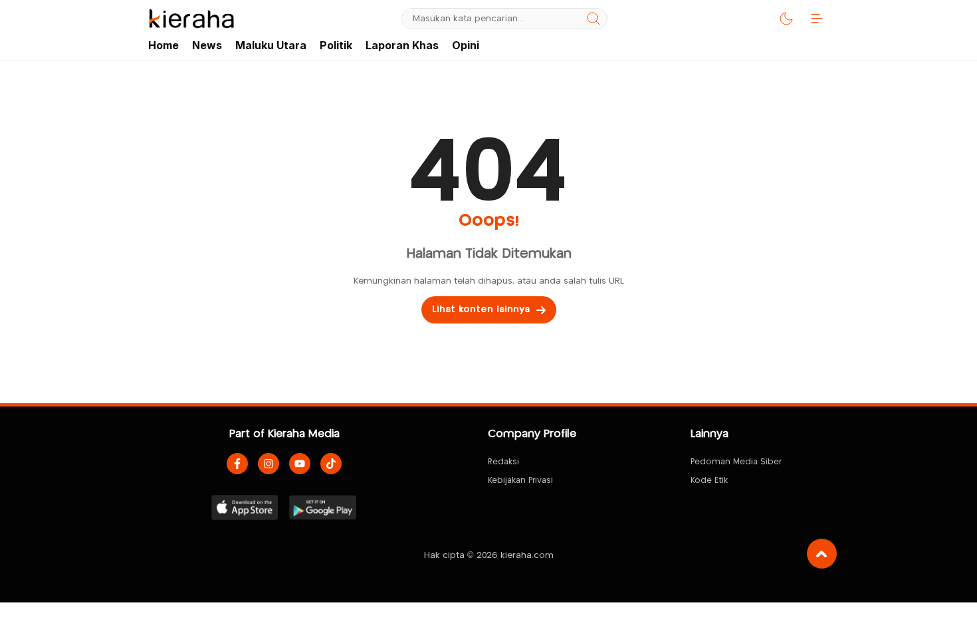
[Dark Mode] (786, 19)
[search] (593, 19)
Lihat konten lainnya (481, 309)
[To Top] (822, 554)
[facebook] (237, 463)
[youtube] (299, 463)
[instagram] (268, 463)
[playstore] (322, 507)
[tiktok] (331, 463)
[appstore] (244, 507)
